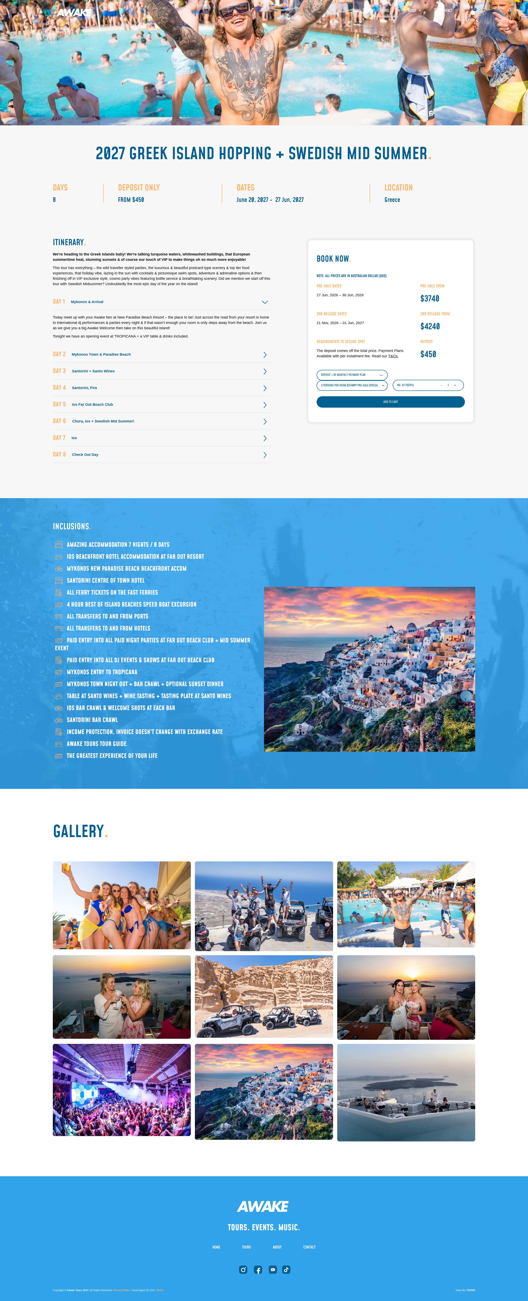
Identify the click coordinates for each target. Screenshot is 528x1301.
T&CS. (160, 1290)
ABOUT (412, 10)
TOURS (384, 10)
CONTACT (446, 10)
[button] (162, 302)
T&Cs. (393, 356)
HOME (357, 10)
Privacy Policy (121, 1290)
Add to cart (390, 402)
